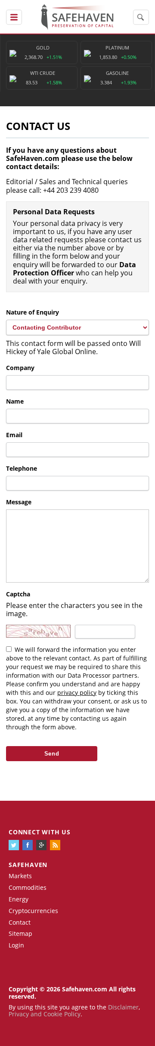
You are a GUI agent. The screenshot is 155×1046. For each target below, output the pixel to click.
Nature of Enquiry (32, 312)
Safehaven (28, 865)
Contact (20, 922)
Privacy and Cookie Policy (45, 1014)
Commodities (27, 887)
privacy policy (76, 692)
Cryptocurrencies (33, 911)
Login (16, 945)
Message (18, 502)
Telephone (21, 468)
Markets (20, 876)
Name (15, 401)
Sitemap (20, 933)
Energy (18, 899)
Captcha (18, 594)
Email (14, 435)
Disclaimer (123, 1007)
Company (20, 368)
